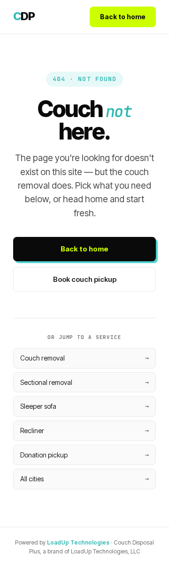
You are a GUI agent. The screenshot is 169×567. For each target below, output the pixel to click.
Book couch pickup (84, 279)
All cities (32, 479)
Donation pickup (44, 455)
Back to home (123, 17)
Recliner (32, 430)
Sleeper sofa (38, 406)
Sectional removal (46, 382)
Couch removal (42, 358)
